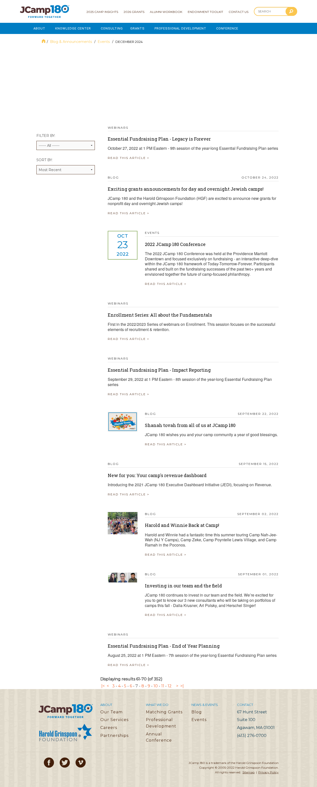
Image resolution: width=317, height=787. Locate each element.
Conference (227, 28)
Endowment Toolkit (205, 12)
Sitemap (248, 772)
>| (182, 686)
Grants (137, 28)
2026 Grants (134, 12)
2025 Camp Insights (102, 12)
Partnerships (114, 735)
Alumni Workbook (166, 12)
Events (104, 41)
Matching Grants (164, 712)
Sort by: (44, 160)
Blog (196, 712)
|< (103, 686)
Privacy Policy (268, 772)
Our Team (111, 712)
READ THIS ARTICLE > (128, 158)
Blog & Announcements (71, 41)
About (39, 28)
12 (170, 686)
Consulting (112, 28)
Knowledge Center (73, 28)
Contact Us (238, 12)
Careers (108, 727)
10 (156, 686)
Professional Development (180, 28)
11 (162, 686)
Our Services (114, 719)
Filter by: (45, 135)
